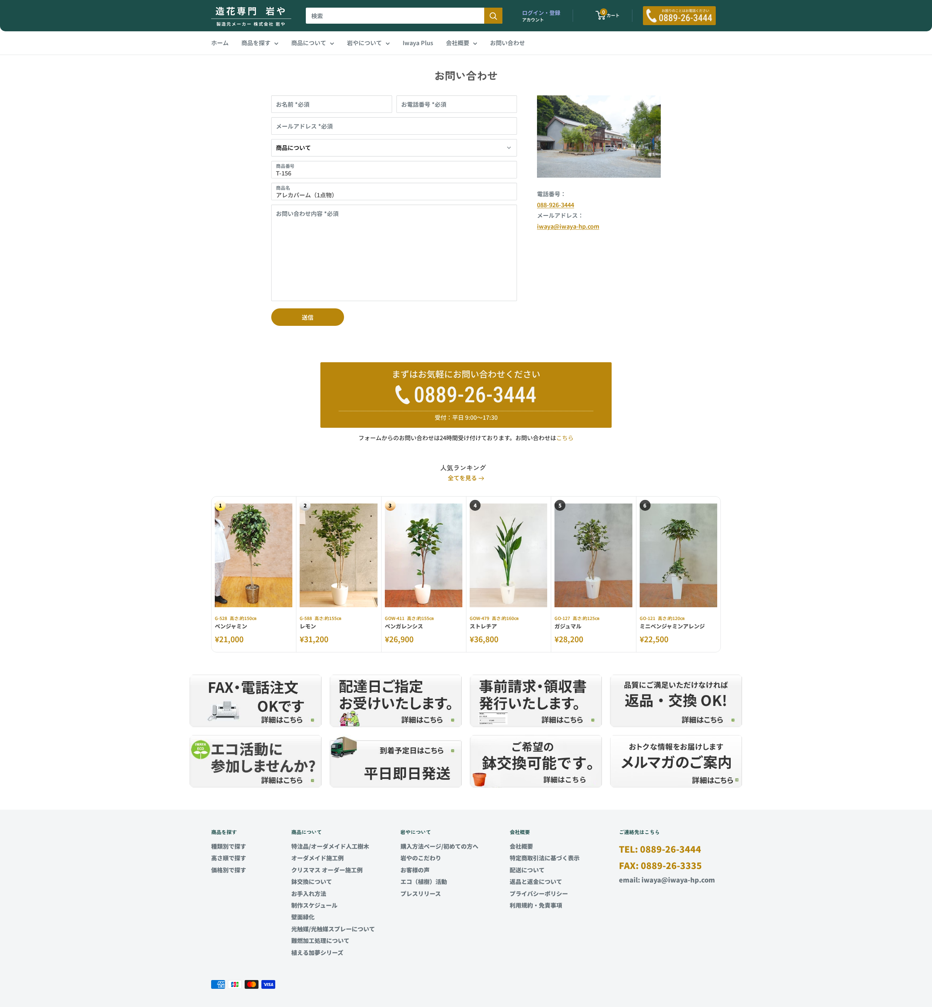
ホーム (220, 42)
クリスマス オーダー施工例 (327, 869)
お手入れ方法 (308, 893)
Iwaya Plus (418, 42)
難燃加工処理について (320, 940)
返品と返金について (536, 881)
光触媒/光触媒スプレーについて (333, 928)
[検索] (493, 16)
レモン (308, 625)
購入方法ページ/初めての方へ (439, 846)
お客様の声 (415, 869)
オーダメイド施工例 (317, 857)
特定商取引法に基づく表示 (545, 857)
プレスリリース (420, 893)
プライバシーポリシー (539, 893)
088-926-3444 (555, 204)
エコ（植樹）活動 (423, 881)
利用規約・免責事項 (536, 905)
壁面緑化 (303, 916)
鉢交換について (311, 881)
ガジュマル (567, 625)
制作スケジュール (314, 905)
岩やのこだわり (420, 857)
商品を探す (255, 42)
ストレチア (483, 625)
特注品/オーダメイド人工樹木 (330, 846)
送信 (307, 317)
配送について (527, 869)
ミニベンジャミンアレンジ (672, 625)
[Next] (721, 574)
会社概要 (457, 42)
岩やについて (364, 42)
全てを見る (463, 477)
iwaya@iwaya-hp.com (568, 226)
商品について (308, 42)
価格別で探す (228, 869)
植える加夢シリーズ (317, 952)
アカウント (533, 19)
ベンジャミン (231, 625)
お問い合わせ (507, 42)
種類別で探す (228, 846)
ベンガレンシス (404, 625)
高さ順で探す (228, 857)
